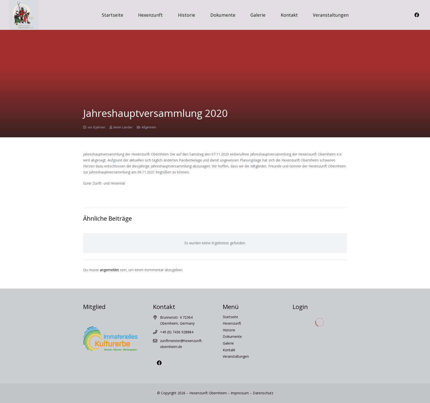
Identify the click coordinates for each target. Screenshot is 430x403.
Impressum (240, 393)
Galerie (228, 343)
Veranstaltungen (236, 356)
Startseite (230, 316)
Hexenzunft (232, 323)
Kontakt (229, 350)
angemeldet (109, 269)
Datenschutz (263, 393)
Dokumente (232, 336)
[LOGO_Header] (24, 15)
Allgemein (149, 127)
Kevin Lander (123, 127)
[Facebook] (416, 15)
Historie (229, 330)
